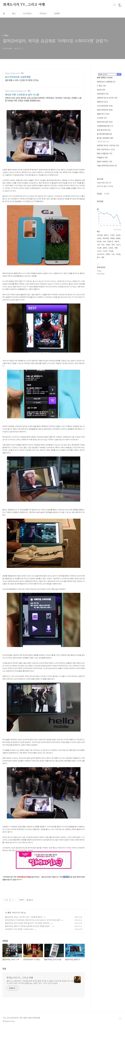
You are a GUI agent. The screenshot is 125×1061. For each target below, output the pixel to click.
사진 (98, 244)
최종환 (112, 238)
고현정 (99, 238)
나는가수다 (100, 254)
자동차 (117, 241)
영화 (102, 257)
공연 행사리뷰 (104, 130)
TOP (120, 1019)
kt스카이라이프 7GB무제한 (18, 76)
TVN (113, 254)
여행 (116, 248)
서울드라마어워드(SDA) (107, 165)
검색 (114, 5)
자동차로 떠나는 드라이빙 (108, 145)
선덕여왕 (100, 235)
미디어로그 (27, 13)
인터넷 (101, 89)
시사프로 (102, 118)
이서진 (99, 251)
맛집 (102, 244)
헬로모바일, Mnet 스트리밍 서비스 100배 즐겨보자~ (24, 917)
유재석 (105, 248)
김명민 (108, 254)
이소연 (105, 251)
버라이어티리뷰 (105, 122)
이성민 (112, 235)
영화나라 (102, 102)
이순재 (99, 248)
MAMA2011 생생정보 (106, 81)
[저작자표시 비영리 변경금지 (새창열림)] (29, 900)
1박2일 (118, 254)
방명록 (57, 13)
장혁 (113, 244)
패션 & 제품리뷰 (104, 153)
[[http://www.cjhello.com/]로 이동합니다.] (43, 852)
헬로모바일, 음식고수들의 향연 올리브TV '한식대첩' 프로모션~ (27, 923)
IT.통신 (8, 912)
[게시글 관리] (13, 900)
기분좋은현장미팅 (105, 126)
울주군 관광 (103, 141)
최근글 (99, 193)
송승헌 (118, 235)
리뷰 (104, 241)
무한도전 (110, 241)
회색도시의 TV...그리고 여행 (24, 4)
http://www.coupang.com (15, 91)
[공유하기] (10, 900)
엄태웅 (118, 238)
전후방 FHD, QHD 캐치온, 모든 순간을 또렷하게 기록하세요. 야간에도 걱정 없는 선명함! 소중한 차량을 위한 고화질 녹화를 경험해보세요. (43, 99)
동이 (98, 257)
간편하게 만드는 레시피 (107, 97)
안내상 (108, 244)
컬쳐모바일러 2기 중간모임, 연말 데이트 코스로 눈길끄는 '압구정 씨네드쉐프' (33, 920)
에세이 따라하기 (104, 161)
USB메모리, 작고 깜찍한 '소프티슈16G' (19, 929)
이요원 (111, 251)
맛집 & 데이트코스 (106, 149)
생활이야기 (103, 114)
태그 (14, 13)
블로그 (106, 235)
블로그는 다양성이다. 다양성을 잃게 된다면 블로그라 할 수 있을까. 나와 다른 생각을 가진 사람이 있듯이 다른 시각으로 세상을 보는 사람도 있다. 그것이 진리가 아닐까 (40, 982)
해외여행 (106, 238)
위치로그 (43, 13)
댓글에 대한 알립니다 (104, 183)
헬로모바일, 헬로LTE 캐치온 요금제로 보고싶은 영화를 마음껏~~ (28, 926)
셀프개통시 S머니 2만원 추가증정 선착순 (22, 80)
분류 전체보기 (105, 77)
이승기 (118, 244)
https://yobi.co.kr (12, 73)
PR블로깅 (102, 157)
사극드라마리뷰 (105, 106)
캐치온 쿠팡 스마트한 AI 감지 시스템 (22, 94)
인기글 (106, 193)
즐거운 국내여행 (105, 138)
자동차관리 (103, 93)
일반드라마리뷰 (105, 110)
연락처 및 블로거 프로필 (105, 186)
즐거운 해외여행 (104, 134)
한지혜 (99, 241)
